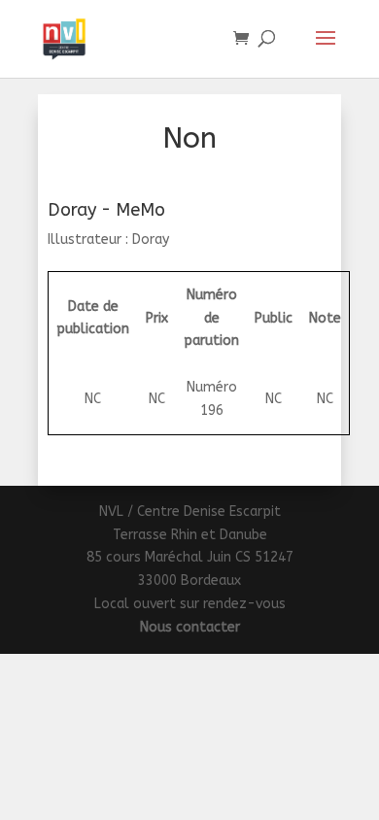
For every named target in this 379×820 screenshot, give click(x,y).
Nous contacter (190, 627)
